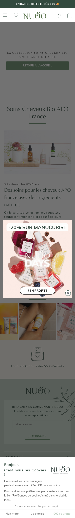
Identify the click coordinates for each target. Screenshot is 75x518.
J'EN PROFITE (37, 291)
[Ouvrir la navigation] (5, 15)
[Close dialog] (68, 293)
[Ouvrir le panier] (69, 15)
